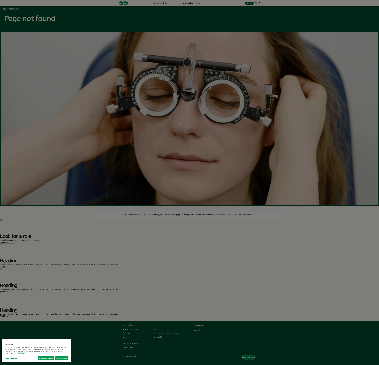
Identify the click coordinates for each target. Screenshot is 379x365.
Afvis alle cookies (61, 358)
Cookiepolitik (21, 353)
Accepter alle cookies (46, 358)
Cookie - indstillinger (11, 358)
